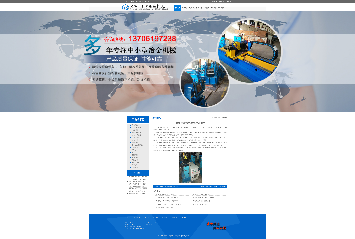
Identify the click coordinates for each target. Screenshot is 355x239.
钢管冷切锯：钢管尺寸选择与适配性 (216, 186)
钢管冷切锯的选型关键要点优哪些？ (139, 179)
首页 (219, 118)
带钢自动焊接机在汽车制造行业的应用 (140, 181)
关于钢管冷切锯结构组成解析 (137, 193)
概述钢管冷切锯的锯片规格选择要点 (170, 186)
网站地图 (221, 1)
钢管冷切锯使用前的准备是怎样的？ (139, 184)
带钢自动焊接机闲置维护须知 (201, 201)
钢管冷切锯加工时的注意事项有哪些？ (167, 201)
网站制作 (184, 236)
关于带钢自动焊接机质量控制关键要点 (140, 186)
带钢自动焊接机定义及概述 (201, 204)
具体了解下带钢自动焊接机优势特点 (139, 191)
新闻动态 (224, 118)
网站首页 (214, 1)
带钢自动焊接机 (160, 132)
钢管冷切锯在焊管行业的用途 (164, 207)
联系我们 (228, 1)
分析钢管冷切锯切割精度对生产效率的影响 (168, 204)
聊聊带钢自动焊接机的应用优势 (138, 177)
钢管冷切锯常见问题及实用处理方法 (139, 189)
